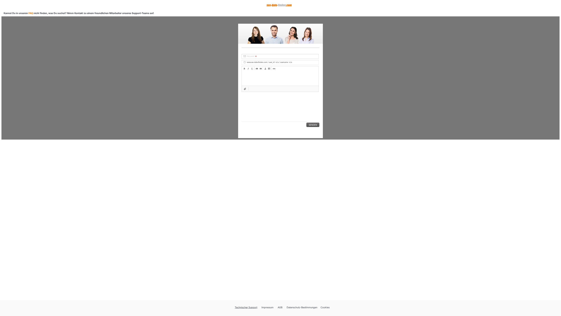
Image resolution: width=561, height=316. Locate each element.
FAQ (30, 13)
